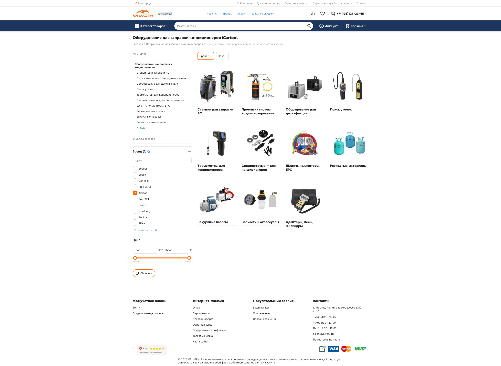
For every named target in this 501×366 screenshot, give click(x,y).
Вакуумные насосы (149, 116)
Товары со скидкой (262, 13)
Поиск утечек (145, 89)
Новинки (212, 13)
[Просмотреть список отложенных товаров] (322, 13)
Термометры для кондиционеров (158, 94)
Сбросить (146, 273)
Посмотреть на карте (326, 339)
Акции (241, 13)
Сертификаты (201, 313)
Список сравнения (264, 318)
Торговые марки (203, 335)
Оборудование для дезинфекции (157, 83)
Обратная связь (202, 324)
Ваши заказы (261, 307)
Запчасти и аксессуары (151, 122)
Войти (136, 307)
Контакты (346, 3)
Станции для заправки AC (153, 72)
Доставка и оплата (268, 3)
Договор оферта (203, 318)
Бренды (227, 13)
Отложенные (261, 313)
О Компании (245, 3)
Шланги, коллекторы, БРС (153, 105)
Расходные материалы (151, 111)
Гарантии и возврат (296, 3)
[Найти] (309, 25)
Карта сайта (200, 341)
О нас (196, 307)
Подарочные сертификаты (209, 330)
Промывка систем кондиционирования (161, 78)
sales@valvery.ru (323, 333)
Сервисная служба (324, 3)
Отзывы (361, 3)
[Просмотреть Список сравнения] (313, 13)
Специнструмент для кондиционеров (160, 100)
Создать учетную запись (148, 313)
